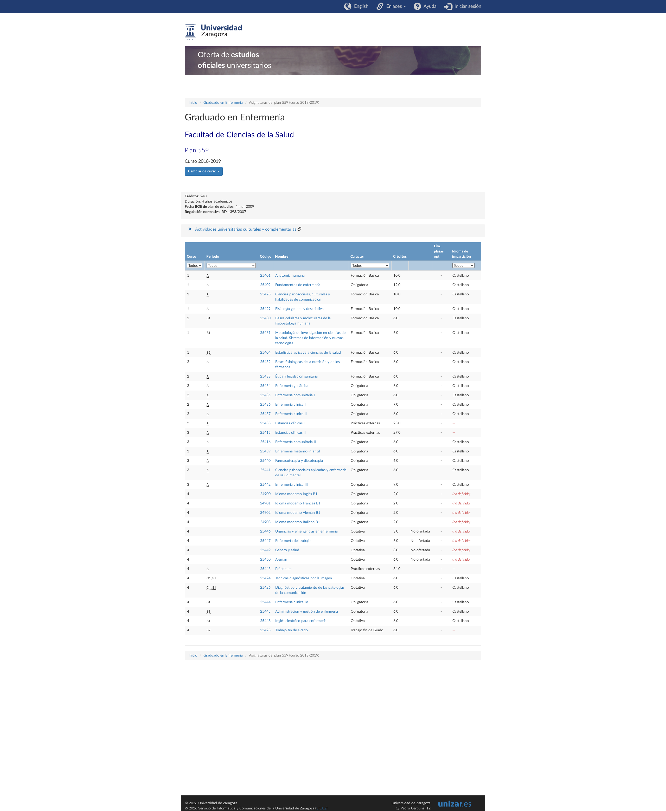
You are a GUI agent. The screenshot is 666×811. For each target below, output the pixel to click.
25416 (265, 442)
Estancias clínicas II (290, 432)
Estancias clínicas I (290, 423)
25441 (265, 470)
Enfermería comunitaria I (295, 395)
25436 (265, 404)
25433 (265, 376)
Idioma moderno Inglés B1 (296, 494)
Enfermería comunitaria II (295, 442)
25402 (265, 285)
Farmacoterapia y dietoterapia (299, 461)
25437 (265, 414)
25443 (265, 569)
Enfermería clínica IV (291, 602)
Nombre (281, 256)
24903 (265, 522)
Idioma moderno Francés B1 (298, 503)
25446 (265, 531)
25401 (265, 275)
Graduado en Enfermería (223, 103)
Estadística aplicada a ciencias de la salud (308, 352)
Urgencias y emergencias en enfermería (306, 531)
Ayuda (429, 6)
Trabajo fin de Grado (291, 630)
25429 (265, 309)
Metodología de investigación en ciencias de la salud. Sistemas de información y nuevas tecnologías (310, 338)
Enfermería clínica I (290, 404)
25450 (265, 559)
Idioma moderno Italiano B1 (297, 522)
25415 (265, 432)
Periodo (212, 256)
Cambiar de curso (202, 171)
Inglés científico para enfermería (300, 621)
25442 (265, 484)
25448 (265, 621)
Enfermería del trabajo (293, 541)
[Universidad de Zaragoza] (213, 32)
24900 (265, 494)
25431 (265, 333)
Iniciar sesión (466, 6)
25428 (265, 294)
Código (265, 256)
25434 (265, 386)
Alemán (281, 559)
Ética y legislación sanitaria (296, 376)
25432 (265, 362)
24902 (265, 513)
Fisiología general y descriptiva (299, 309)
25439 (265, 451)
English (359, 6)
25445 (265, 611)
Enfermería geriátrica (291, 386)
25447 (265, 541)
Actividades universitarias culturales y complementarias (245, 229)
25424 (265, 578)
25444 (265, 602)
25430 (265, 318)
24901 (265, 503)
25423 (265, 630)
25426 (265, 587)
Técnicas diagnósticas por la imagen (303, 578)
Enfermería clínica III (291, 484)
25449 (265, 550)
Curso (191, 256)
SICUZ (321, 808)
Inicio (193, 103)
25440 (265, 461)
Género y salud (287, 550)
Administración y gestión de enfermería (306, 611)
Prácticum (283, 569)
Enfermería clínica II (291, 414)
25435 (265, 395)
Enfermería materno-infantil (297, 451)
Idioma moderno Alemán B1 (297, 513)
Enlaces (393, 6)
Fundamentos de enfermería (297, 285)
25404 (265, 352)
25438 (265, 423)
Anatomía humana (290, 275)
